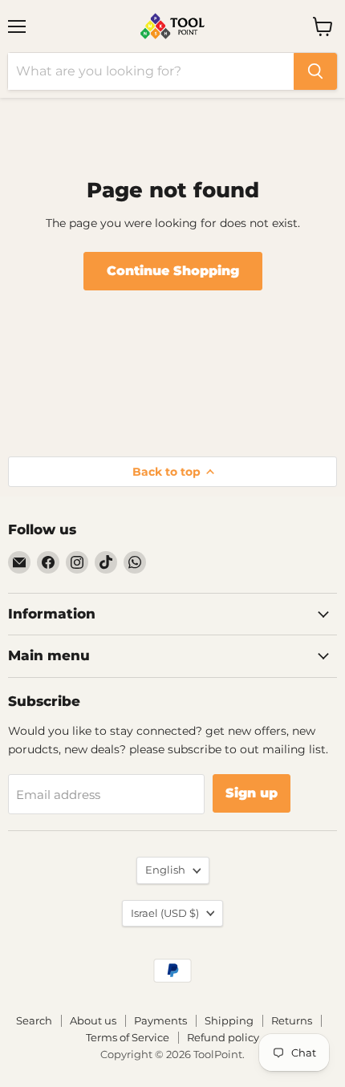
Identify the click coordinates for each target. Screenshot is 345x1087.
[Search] (315, 71)
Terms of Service (127, 1037)
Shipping (229, 1020)
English (165, 869)
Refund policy (223, 1037)
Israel (165, 913)
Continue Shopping (173, 270)
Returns (291, 1020)
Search (34, 1020)
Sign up (251, 793)
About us (93, 1020)
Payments (160, 1020)
